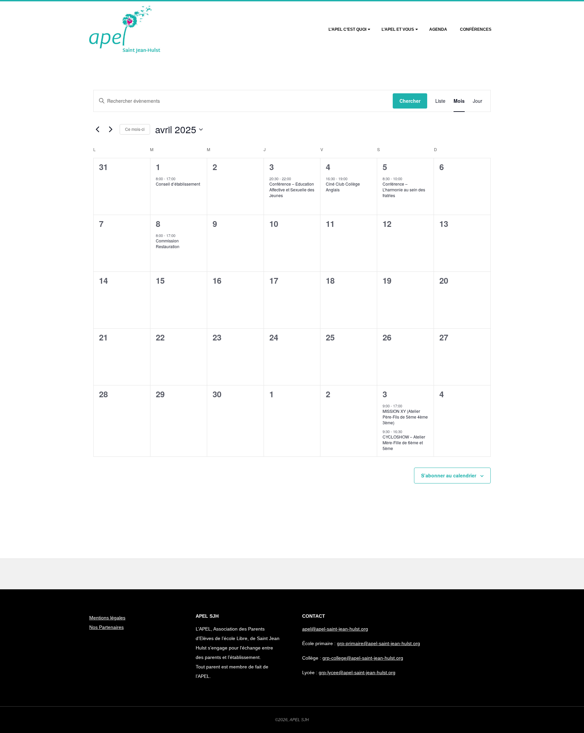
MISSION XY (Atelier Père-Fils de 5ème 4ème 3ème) (405, 416)
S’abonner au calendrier (448, 475)
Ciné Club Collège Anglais (343, 186)
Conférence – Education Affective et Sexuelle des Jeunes (291, 189)
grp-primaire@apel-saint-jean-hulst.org (378, 643)
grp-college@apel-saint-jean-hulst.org (362, 658)
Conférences (475, 29)
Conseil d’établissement (178, 184)
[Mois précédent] (97, 129)
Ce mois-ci (135, 129)
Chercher (409, 100)
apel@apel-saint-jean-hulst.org (335, 629)
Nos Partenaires (106, 627)
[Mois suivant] (110, 129)
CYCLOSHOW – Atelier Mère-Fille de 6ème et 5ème (404, 442)
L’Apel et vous (398, 29)
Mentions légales (107, 617)
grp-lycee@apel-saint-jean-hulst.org (357, 672)
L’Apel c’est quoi (347, 29)
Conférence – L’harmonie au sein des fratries (404, 189)
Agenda (438, 29)
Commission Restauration (167, 243)
